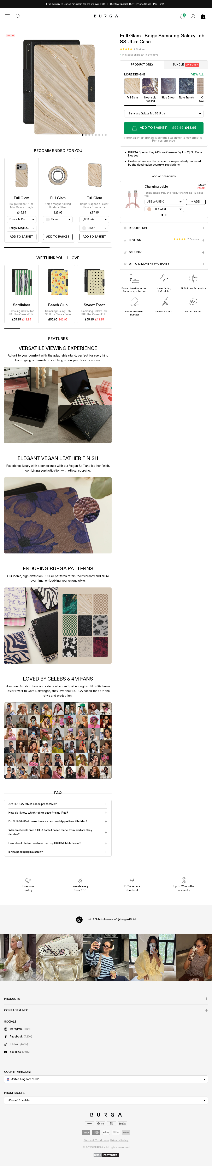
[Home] (106, 16)
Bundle (185, 64)
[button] (132, 49)
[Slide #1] (86, 135)
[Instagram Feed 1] (106, 957)
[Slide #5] (99, 135)
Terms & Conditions (96, 1140)
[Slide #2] (89, 135)
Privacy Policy (119, 1140)
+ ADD (195, 201)
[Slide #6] (102, 135)
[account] (193, 16)
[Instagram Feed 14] (59, 957)
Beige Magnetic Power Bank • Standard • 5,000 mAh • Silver (94, 206)
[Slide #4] (96, 135)
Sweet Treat (94, 305)
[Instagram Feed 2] (152, 957)
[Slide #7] (106, 135)
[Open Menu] (7, 16)
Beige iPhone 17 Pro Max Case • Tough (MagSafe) (22, 206)
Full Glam (21, 198)
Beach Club (58, 305)
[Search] (18, 16)
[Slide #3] (92, 135)
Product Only (142, 64)
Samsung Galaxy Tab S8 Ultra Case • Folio (21, 313)
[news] (182, 16)
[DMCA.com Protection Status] (106, 1155)
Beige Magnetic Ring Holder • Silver (58, 206)
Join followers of (111, 919)
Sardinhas (21, 305)
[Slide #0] (82, 135)
